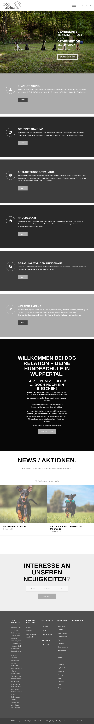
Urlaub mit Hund (61, 683)
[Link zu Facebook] (83, 5)
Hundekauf (61, 657)
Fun (59, 640)
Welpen (60, 688)
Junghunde (61, 671)
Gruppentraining (63, 647)
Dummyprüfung (62, 633)
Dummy (60, 629)
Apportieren (61, 626)
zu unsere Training (67, 57)
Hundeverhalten (62, 661)
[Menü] (72, 5)
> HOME (44, 626)
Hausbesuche (62, 650)
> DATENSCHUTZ (47, 639)
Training (60, 675)
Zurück (2, 39)
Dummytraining (62, 636)
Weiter (92, 39)
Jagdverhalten (62, 668)
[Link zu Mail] (90, 5)
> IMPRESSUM (46, 634)
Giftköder (61, 643)
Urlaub (60, 678)
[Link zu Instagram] (86, 5)
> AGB (43, 630)
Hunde (60, 654)
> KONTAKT (45, 644)
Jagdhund (61, 664)
